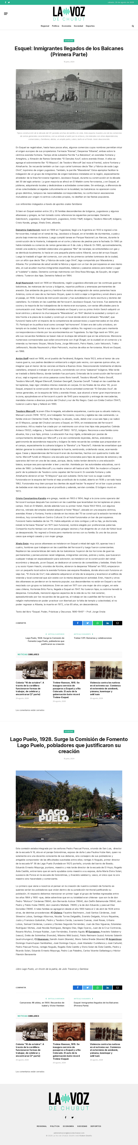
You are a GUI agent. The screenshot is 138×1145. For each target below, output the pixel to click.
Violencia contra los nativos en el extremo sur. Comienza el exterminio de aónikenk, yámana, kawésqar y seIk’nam (105, 688)
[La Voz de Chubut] (69, 13)
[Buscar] (132, 26)
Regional (45, 26)
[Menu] (6, 14)
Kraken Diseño (86, 1136)
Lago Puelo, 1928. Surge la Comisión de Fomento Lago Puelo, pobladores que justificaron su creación (45, 641)
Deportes (90, 26)
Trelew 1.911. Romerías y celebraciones (93, 638)
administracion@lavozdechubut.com (69, 1133)
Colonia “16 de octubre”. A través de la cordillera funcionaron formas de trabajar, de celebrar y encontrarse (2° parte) (30, 688)
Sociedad (78, 26)
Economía (66, 26)
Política (55, 26)
